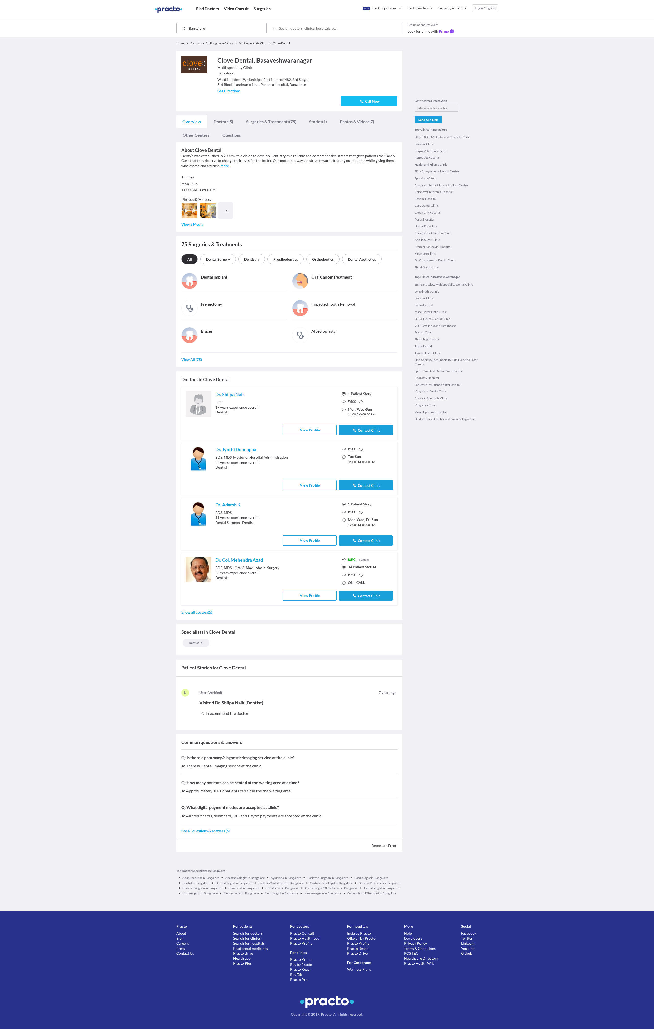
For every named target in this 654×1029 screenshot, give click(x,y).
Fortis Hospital (424, 219)
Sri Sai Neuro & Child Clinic (432, 319)
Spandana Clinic (425, 178)
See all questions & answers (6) (205, 831)
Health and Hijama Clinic (431, 164)
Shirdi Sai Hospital (427, 267)
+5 (226, 211)
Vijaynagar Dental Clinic (431, 391)
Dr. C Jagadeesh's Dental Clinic (435, 260)
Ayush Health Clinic (428, 353)
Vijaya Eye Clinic (425, 405)
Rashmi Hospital (425, 199)
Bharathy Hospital (427, 378)
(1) (318, 121)
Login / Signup (485, 8)
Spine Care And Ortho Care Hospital (439, 371)
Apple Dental (423, 346)
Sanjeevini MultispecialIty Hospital (437, 385)
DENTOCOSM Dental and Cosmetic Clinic (442, 137)
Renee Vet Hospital (427, 157)
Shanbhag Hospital (427, 339)
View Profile (310, 430)
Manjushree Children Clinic (433, 233)
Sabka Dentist (424, 305)
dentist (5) (196, 643)
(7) (357, 121)
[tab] (191, 121)
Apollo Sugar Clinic (427, 240)
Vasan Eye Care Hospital (431, 412)
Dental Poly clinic (426, 226)
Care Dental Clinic (427, 205)
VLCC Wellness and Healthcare (435, 326)
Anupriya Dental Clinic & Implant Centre (441, 185)
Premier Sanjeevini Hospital (433, 247)
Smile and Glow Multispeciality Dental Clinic (444, 284)
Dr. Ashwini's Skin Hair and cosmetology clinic (445, 419)
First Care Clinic (425, 254)
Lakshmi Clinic (424, 144)
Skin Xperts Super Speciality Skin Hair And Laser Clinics (446, 362)
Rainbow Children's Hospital (434, 192)
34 (362, 567)
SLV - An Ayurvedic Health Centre (437, 171)
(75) (271, 121)
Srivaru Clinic (424, 332)
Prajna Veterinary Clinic (430, 151)
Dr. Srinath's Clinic (427, 291)
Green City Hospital (428, 212)
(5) (223, 121)
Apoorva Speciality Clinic (431, 398)
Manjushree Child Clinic (431, 312)
